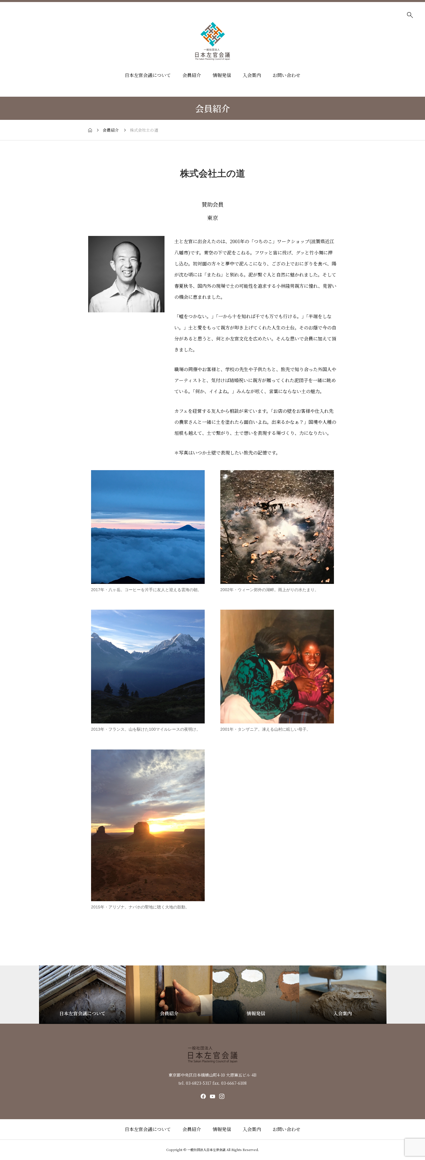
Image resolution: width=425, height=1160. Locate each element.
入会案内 (252, 75)
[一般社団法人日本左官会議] (212, 41)
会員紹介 (191, 75)
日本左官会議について (148, 75)
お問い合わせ (286, 75)
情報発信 (221, 75)
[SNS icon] (203, 1096)
